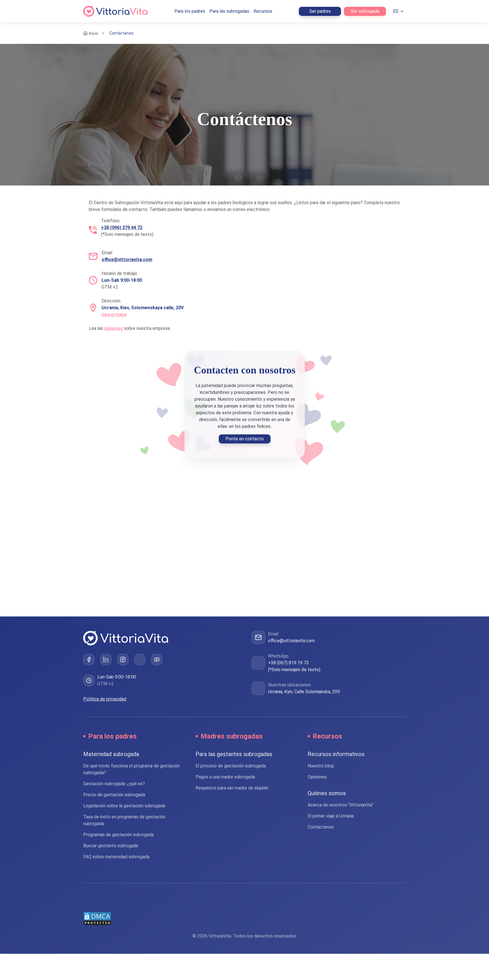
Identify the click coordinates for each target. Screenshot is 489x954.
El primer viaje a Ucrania (331, 816)
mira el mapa (114, 314)
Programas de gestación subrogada (118, 835)
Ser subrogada (365, 11)
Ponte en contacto (245, 438)
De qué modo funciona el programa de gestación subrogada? (131, 769)
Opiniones (317, 777)
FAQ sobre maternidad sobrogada (116, 857)
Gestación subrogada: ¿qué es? (114, 784)
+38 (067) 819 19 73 (288, 662)
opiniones (113, 328)
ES (395, 11)
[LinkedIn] (105, 659)
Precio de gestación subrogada (114, 795)
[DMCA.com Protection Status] (244, 919)
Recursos (263, 11)
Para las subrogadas (229, 11)
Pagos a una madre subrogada (225, 777)
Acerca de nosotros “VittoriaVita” (341, 805)
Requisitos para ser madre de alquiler (232, 788)
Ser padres (320, 11)
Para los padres (189, 11)
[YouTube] (156, 659)
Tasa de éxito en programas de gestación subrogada (124, 820)
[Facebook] (89, 659)
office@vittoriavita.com (291, 640)
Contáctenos (321, 827)
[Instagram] (122, 659)
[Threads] (139, 659)
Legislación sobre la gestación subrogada (124, 806)
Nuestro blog (321, 766)
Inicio (93, 33)
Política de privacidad (104, 699)
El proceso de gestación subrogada (231, 766)
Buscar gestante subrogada (110, 846)
